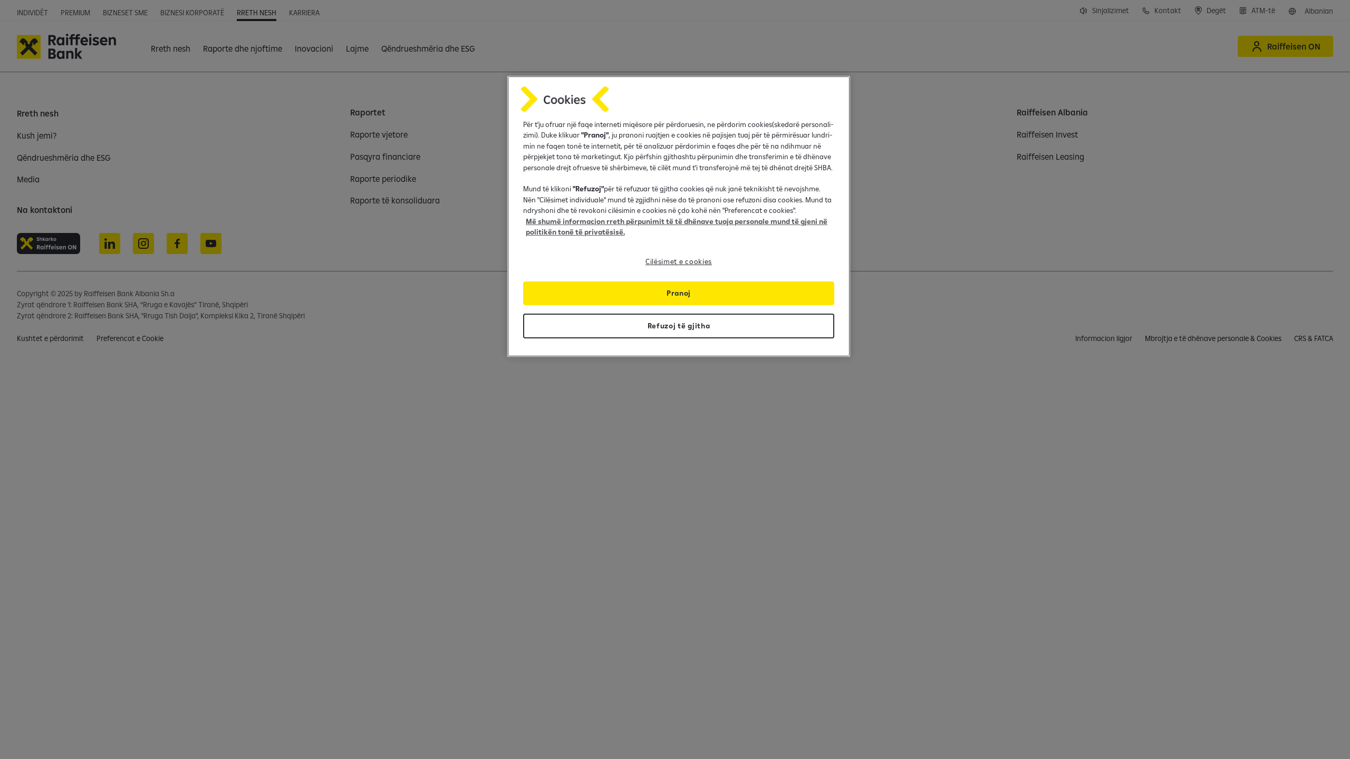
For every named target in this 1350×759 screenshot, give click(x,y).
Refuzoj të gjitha (679, 325)
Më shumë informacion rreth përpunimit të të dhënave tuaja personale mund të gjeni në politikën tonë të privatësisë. (676, 227)
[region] (678, 216)
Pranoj (679, 293)
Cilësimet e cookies (678, 261)
